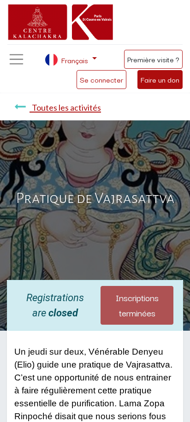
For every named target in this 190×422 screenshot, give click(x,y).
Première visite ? (153, 59)
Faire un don (160, 79)
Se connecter (101, 79)
